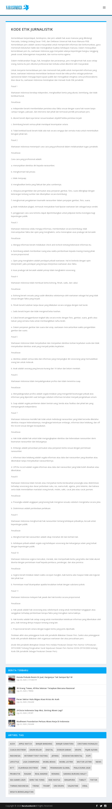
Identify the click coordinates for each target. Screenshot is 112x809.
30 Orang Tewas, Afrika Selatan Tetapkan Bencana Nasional (46, 688)
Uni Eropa (59, 786)
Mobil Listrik (66, 761)
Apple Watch (25, 743)
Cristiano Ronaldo (87, 743)
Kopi (88, 755)
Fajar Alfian (91, 749)
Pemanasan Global (60, 767)
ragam (27, 774)
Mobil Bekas (49, 761)
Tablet (82, 780)
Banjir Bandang (44, 743)
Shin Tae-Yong (36, 780)
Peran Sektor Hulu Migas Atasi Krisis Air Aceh (38, 699)
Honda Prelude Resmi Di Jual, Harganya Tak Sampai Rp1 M (44, 677)
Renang (55, 774)
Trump (46, 786)
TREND (30, 691)
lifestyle (14, 761)
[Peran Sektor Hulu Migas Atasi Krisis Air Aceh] (11, 701)
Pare (44, 767)
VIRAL (84, 786)
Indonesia (15, 755)
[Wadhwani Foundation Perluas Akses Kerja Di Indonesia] (11, 723)
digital (49, 749)
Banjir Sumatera (64, 743)
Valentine (73, 786)
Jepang (55, 755)
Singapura (69, 780)
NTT (12, 767)
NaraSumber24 (29, 806)
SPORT (30, 713)
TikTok (93, 780)
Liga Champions (31, 761)
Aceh (12, 743)
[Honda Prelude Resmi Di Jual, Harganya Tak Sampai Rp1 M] (11, 679)
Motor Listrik (84, 761)
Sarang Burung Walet (75, 774)
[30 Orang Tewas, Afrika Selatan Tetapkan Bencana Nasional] (11, 690)
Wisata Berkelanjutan (21, 792)
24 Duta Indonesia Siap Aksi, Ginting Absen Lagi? (40, 710)
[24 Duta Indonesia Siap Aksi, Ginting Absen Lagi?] (11, 712)
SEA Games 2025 (17, 780)
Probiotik (15, 774)
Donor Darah (64, 749)
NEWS (98, 761)
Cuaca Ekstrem (18, 749)
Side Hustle (54, 780)
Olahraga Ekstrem (28, 767)
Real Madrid (41, 774)
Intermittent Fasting (36, 755)
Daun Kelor (36, 749)
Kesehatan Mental (72, 755)
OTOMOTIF (32, 680)
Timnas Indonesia (19, 786)
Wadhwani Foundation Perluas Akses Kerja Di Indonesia (43, 721)
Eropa (78, 749)
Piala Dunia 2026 (82, 767)
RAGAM (31, 702)
